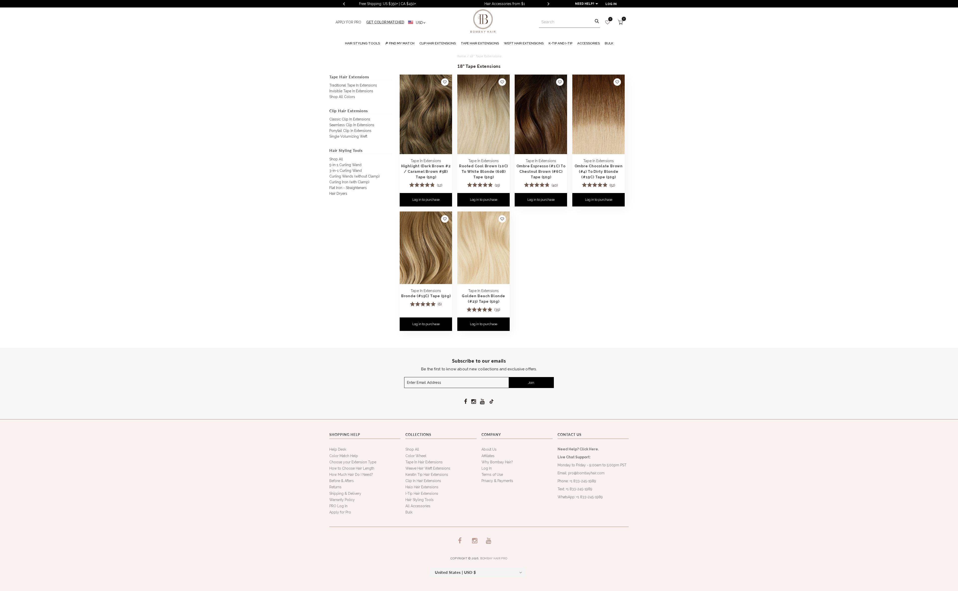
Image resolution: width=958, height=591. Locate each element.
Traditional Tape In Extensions (353, 85)
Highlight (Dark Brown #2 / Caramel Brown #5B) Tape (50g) (426, 171)
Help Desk (337, 449)
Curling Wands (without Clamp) (354, 176)
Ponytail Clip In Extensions (350, 131)
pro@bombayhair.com (586, 473)
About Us (488, 449)
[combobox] (569, 22)
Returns (335, 487)
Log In (486, 468)
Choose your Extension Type (352, 462)
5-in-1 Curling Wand (345, 165)
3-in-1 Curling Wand (345, 171)
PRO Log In (338, 506)
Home (461, 56)
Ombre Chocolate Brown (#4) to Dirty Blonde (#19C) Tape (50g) (598, 171)
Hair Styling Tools (419, 500)
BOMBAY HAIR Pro (493, 558)
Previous (343, 3)
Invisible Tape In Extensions (351, 91)
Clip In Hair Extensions (423, 481)
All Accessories (417, 506)
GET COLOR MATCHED (385, 22)
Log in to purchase (426, 199)
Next (548, 3)
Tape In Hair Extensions (424, 462)
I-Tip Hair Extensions (421, 493)
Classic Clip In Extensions (349, 119)
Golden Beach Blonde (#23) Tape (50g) (483, 298)
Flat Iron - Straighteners (348, 188)
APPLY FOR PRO (348, 22)
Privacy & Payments (497, 481)
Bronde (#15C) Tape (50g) (426, 296)
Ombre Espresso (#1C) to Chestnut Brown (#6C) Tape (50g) (541, 171)
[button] (362, 42)
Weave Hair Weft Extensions (427, 468)
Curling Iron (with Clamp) (349, 182)
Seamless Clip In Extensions (351, 125)
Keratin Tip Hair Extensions (426, 475)
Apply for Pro (340, 512)
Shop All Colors (342, 97)
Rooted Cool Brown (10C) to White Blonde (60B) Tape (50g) (483, 171)
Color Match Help (343, 456)
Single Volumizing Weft (348, 136)
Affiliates (487, 456)
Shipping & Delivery (345, 493)
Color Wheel (415, 456)
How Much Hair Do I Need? (351, 475)
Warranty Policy (342, 500)
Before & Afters (341, 481)
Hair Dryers (338, 194)
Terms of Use (492, 475)
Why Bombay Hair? (497, 462)
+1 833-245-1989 (583, 481)
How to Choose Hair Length (351, 468)
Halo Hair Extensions (421, 487)
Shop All (336, 159)
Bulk (408, 512)
